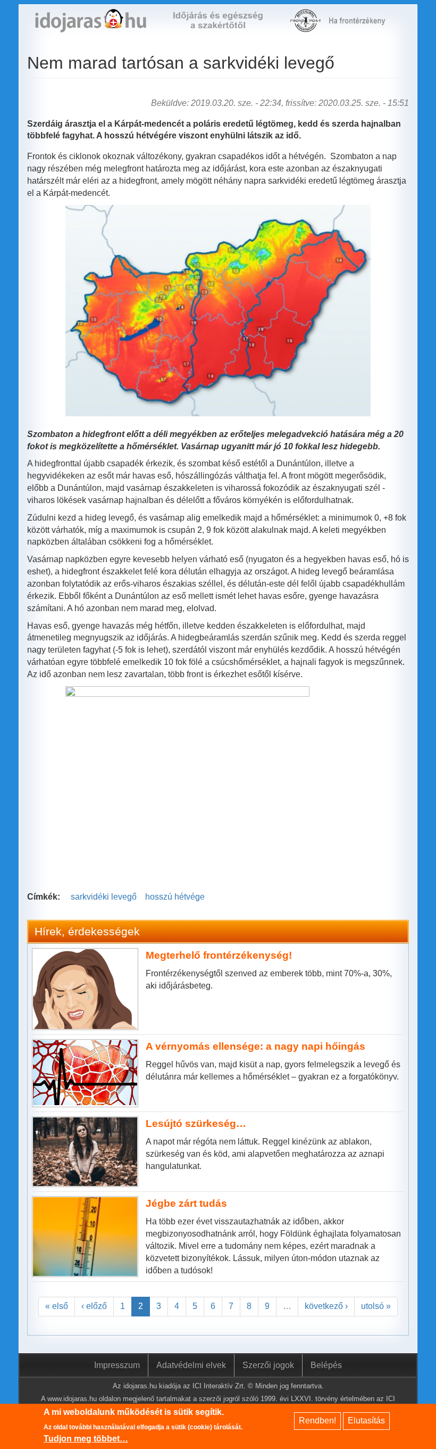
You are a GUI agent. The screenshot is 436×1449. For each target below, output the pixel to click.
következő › (326, 1306)
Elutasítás (366, 1420)
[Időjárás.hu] (90, 26)
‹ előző (94, 1306)
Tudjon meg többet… (86, 1438)
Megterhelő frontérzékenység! (219, 955)
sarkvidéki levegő (104, 896)
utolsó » (376, 1306)
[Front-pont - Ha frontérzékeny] (306, 26)
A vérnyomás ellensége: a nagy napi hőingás (255, 1046)
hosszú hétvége (175, 896)
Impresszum (117, 1365)
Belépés (326, 1365)
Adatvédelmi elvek (191, 1365)
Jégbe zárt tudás (186, 1203)
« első (56, 1306)
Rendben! (317, 1420)
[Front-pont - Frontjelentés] (362, 26)
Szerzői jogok (268, 1365)
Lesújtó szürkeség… (196, 1123)
